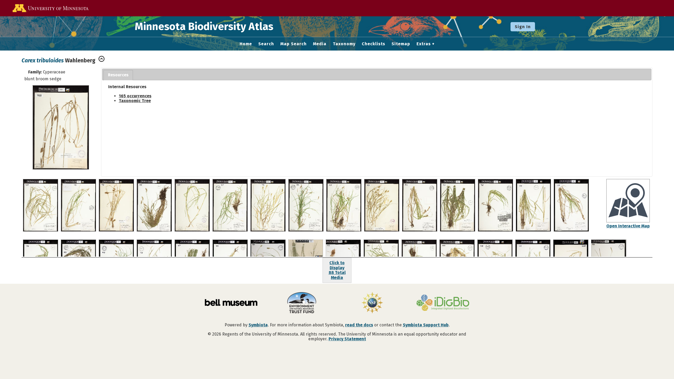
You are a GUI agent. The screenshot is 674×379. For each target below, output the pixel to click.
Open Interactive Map (628, 225)
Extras (424, 44)
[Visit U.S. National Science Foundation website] (372, 303)
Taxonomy (344, 44)
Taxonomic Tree (135, 100)
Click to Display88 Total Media (337, 270)
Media (319, 44)
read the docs (359, 324)
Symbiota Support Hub (426, 324)
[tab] (118, 75)
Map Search (293, 44)
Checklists (373, 44)
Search (266, 44)
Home (246, 44)
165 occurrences (135, 95)
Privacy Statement (347, 338)
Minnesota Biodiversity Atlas (204, 26)
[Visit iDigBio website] (443, 303)
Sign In (523, 26)
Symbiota (258, 324)
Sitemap (400, 44)
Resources (118, 74)
